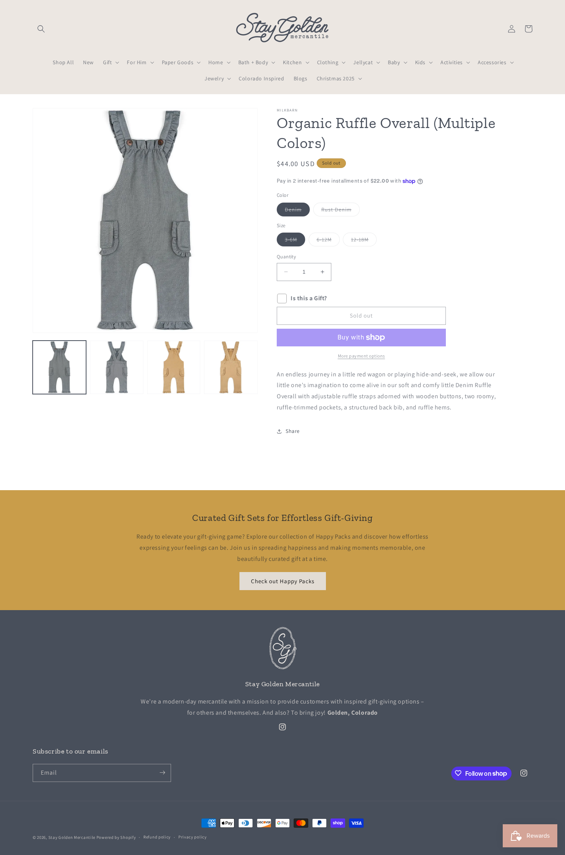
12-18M (364, 241)
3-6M (295, 241)
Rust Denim (340, 211)
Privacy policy (192, 837)
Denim (297, 211)
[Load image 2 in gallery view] (116, 367)
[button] (41, 28)
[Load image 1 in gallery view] (59, 367)
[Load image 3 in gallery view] (174, 367)
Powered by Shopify (116, 837)
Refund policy (157, 837)
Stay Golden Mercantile (71, 837)
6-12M (328, 241)
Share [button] (293, 431)
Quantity (286, 256)
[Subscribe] (162, 773)
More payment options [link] (361, 356)
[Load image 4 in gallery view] (231, 367)
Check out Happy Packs (282, 581)
